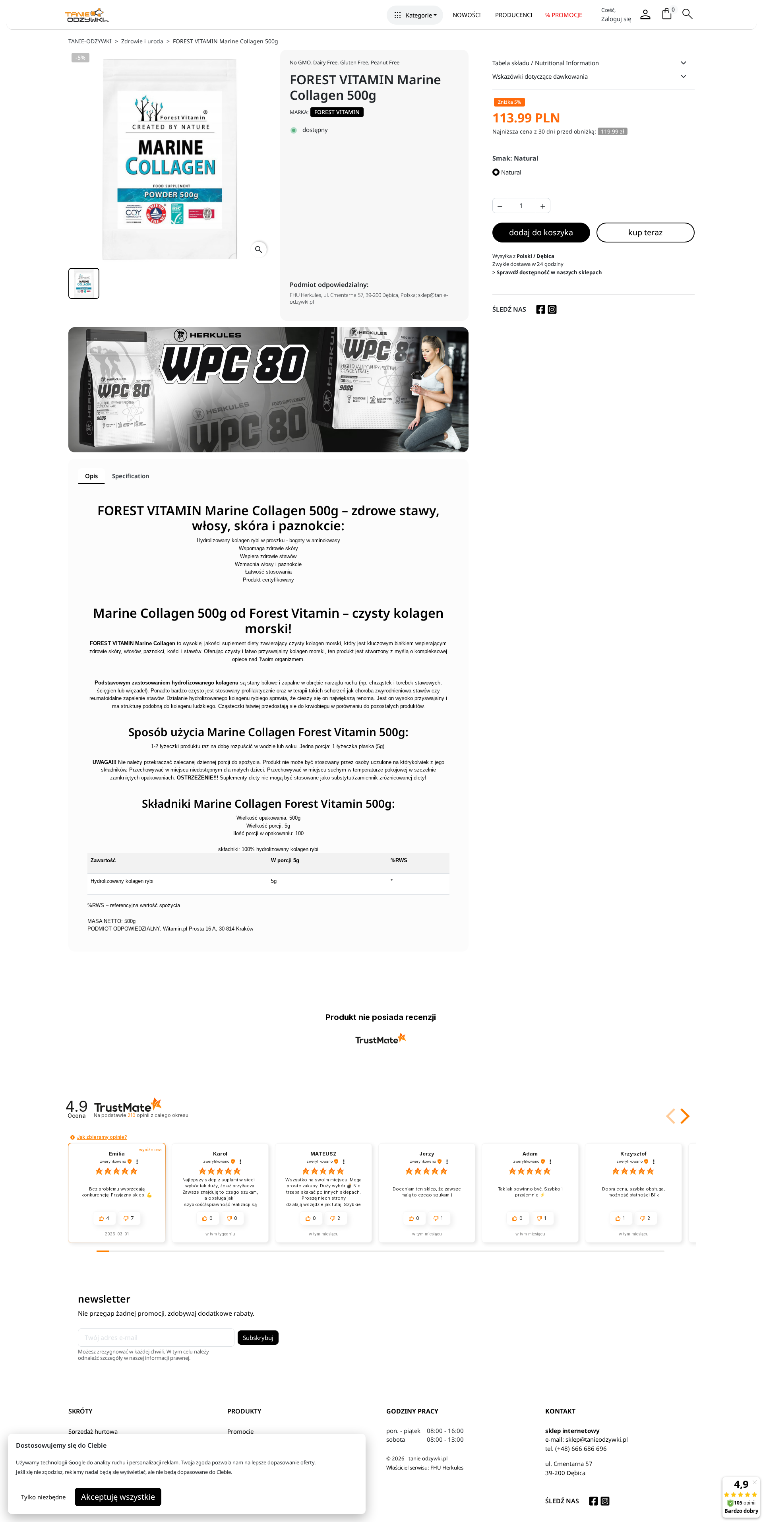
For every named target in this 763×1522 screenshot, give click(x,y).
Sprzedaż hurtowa (93, 1431)
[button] (415, 15)
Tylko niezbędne (43, 1497)
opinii (158, 1115)
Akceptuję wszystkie (118, 1496)
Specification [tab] (130, 476)
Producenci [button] (514, 15)
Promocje (240, 1431)
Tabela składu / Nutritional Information (545, 63)
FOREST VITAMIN (337, 112)
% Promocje (563, 15)
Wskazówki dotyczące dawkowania (540, 76)
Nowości (467, 15)
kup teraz (645, 232)
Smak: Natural (515, 158)
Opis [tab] (91, 476)
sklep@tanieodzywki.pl (596, 1439)
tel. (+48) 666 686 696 (576, 1448)
